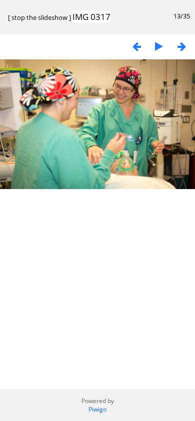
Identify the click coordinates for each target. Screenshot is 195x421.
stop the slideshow (40, 17)
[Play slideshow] (159, 46)
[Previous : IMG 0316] (136, 46)
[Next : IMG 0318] (181, 46)
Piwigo (97, 409)
